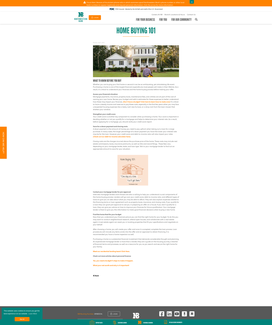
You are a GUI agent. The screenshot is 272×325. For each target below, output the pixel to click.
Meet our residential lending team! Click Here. (111, 251)
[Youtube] (176, 314)
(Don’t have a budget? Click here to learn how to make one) (146, 102)
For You (163, 20)
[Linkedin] (169, 314)
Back (97, 276)
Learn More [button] (32, 314)
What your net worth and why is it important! (111, 265)
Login (96, 18)
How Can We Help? (3, 142)
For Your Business (145, 20)
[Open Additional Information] (192, 2)
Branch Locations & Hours (175, 15)
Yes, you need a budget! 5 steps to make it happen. (113, 261)
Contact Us (191, 15)
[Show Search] (196, 19)
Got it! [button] (22, 319)
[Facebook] (161, 314)
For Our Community (181, 20)
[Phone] (191, 314)
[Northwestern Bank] (80, 17)
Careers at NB (157, 15)
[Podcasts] (184, 314)
